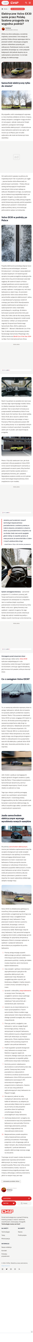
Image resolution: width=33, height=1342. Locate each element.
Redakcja (8, 28)
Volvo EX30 (23, 659)
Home (5, 9)
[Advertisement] (16, 357)
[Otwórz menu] (30, 2)
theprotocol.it (5, 1265)
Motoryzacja (5, 1238)
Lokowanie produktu (19, 9)
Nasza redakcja (6, 1247)
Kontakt (4, 1250)
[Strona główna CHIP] (14, 2)
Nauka (20, 1232)
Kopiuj (25, 1203)
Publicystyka (22, 1235)
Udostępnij (7, 1198)
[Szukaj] (26, 2)
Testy (3, 1235)
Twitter (5, 1203)
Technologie (5, 1232)
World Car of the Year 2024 (22, 336)
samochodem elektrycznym (18, 847)
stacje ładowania (25, 990)
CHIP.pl (8, 1263)
